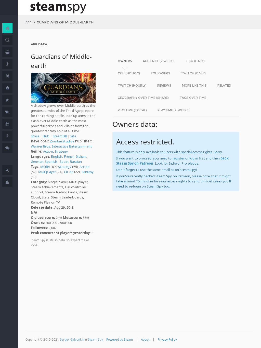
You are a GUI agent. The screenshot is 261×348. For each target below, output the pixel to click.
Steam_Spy (95, 339)
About (145, 339)
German (37, 161)
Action (48, 151)
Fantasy (88, 171)
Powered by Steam (119, 339)
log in (193, 158)
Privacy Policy (167, 339)
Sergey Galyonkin (72, 339)
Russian (76, 161)
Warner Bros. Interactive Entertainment (61, 146)
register (179, 158)
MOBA (45, 166)
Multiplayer (47, 171)
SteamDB (60, 136)
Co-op (68, 171)
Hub (46, 136)
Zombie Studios (62, 141)
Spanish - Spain (56, 161)
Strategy (61, 151)
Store (35, 136)
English (56, 156)
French (69, 156)
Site (73, 136)
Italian (81, 156)
